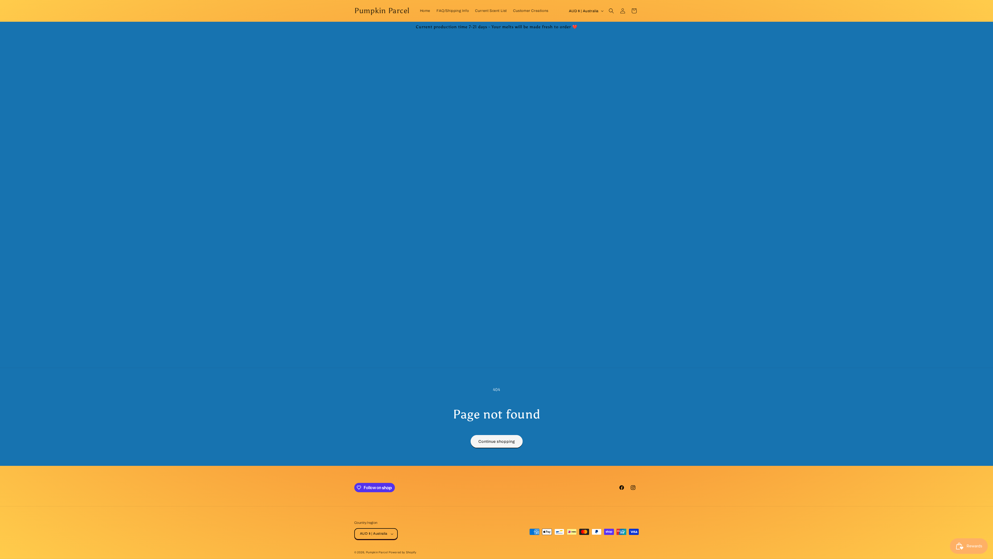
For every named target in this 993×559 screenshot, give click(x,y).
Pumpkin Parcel (377, 552)
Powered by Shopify (403, 552)
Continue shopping (496, 441)
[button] (611, 11)
